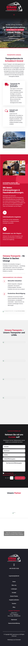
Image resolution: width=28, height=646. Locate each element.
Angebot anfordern (14, 599)
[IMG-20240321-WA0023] (14, 361)
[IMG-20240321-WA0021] (14, 379)
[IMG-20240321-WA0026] (14, 342)
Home (14, 581)
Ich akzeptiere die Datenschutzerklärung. (9, 474)
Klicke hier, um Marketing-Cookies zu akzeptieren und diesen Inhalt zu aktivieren (14, 533)
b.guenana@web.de (14, 575)
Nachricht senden (20, 477)
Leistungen (14, 589)
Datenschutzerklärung (14, 623)
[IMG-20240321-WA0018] (14, 398)
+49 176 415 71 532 (14, 568)
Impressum (14, 619)
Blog (14, 607)
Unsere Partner (14, 596)
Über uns (14, 585)
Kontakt (14, 592)
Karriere (14, 603)
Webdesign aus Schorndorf (14, 639)
